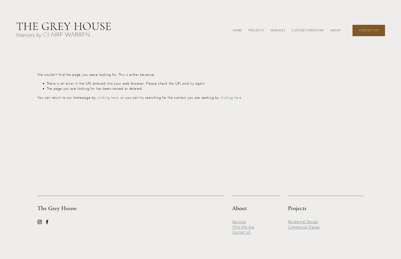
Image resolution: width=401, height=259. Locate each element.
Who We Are (243, 227)
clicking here (108, 98)
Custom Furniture (308, 30)
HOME (237, 30)
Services (278, 30)
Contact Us (368, 30)
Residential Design (303, 222)
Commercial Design (304, 227)
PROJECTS (256, 30)
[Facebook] (47, 222)
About (335, 30)
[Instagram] (39, 222)
